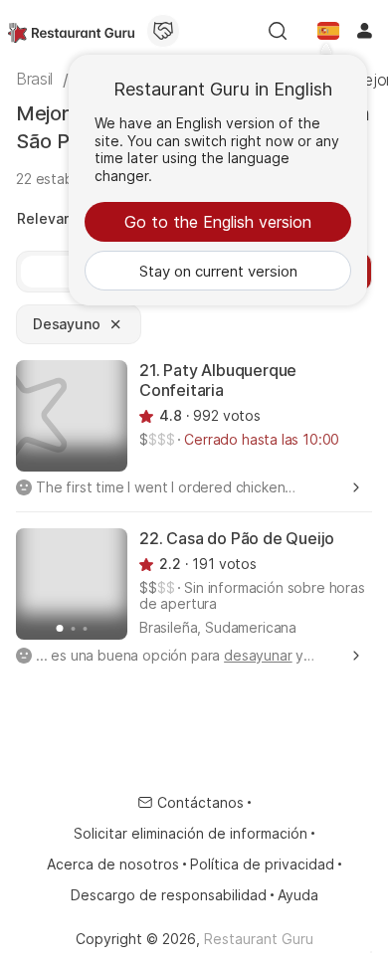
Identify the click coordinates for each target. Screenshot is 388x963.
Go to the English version (217, 222)
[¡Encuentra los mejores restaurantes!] (71, 31)
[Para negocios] (163, 31)
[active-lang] (328, 31)
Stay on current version (218, 271)
